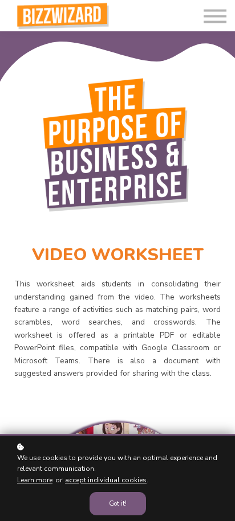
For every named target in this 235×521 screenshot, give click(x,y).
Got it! (118, 503)
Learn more (34, 480)
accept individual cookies (106, 480)
